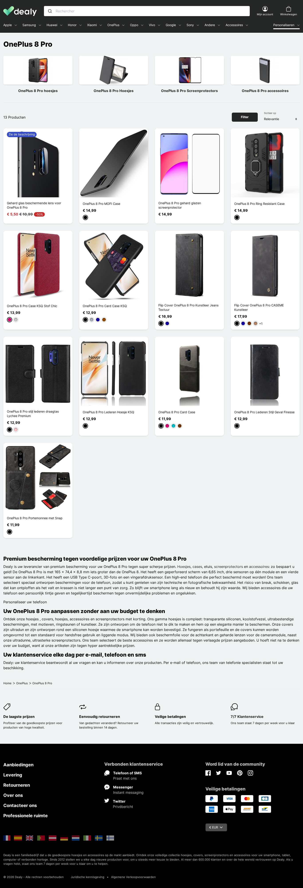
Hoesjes (184, 566)
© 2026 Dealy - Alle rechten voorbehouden (33, 877)
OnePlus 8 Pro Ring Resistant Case (259, 204)
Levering (12, 775)
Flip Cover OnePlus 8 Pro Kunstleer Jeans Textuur (188, 307)
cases (197, 566)
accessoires (259, 566)
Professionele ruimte (25, 815)
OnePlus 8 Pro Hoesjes (114, 90)
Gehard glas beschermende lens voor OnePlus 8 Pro (34, 205)
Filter (245, 117)
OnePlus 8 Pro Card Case (176, 412)
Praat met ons (125, 778)
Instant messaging (128, 792)
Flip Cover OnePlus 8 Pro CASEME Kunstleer (259, 307)
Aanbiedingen (18, 764)
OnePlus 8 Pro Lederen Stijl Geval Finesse (264, 412)
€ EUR (213, 827)
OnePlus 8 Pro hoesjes (38, 90)
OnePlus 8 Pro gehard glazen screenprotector (179, 205)
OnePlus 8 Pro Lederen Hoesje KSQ (108, 412)
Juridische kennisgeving (87, 877)
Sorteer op (270, 113)
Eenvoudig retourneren (99, 716)
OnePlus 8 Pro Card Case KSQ (105, 306)
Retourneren (16, 785)
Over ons (13, 795)
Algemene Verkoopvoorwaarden (133, 877)
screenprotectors (228, 566)
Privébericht (123, 806)
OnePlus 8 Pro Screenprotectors (189, 90)
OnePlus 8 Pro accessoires (265, 90)
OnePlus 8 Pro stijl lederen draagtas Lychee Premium (33, 413)
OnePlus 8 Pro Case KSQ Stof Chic (32, 306)
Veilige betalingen (170, 716)
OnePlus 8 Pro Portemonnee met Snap (35, 518)
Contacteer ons (20, 805)
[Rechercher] (50, 11)
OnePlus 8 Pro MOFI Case (101, 204)
